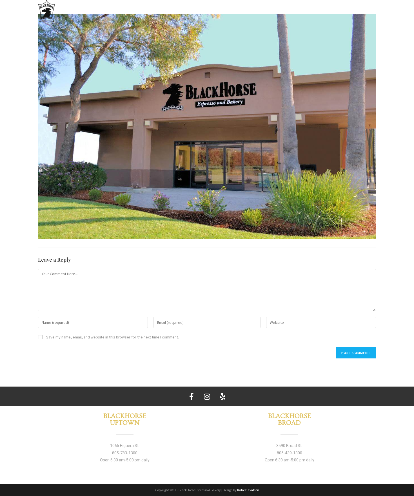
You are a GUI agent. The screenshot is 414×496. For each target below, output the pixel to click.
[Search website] (373, 10)
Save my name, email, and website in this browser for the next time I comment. (112, 337)
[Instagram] (207, 396)
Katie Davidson (248, 490)
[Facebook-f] (191, 396)
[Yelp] (222, 396)
